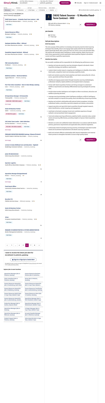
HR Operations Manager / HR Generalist (16, 96)
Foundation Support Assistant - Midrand (16, 52)
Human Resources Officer (12, 32)
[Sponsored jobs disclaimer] (100, 10)
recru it (16, 15)
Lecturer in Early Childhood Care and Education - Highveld (21, 145)
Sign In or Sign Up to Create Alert (24, 259)
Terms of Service (32, 263)
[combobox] (28, 3)
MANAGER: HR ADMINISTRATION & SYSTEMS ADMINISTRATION (22, 230)
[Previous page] (7, 245)
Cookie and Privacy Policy (13, 264)
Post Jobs (79, 3)
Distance (18, 8)
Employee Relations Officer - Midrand (15, 43)
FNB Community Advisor (12, 63)
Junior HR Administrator (12, 154)
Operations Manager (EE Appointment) (16, 173)
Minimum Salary (43, 8)
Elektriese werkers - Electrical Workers (16, 75)
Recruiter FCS (9, 199)
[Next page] (39, 245)
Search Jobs (65, 3)
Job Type (30, 8)
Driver (7, 217)
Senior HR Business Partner (13, 108)
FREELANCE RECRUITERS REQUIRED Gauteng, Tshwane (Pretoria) (23, 134)
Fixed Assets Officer (10, 186)
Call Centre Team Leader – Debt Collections (17, 121)
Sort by (5, 7)
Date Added (52, 8)
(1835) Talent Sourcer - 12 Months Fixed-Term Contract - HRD (22, 19)
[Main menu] (100, 3)
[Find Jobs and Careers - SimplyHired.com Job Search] (11, 3)
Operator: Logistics (10, 163)
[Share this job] (80, 24)
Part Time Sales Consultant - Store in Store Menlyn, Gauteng (22, 85)
